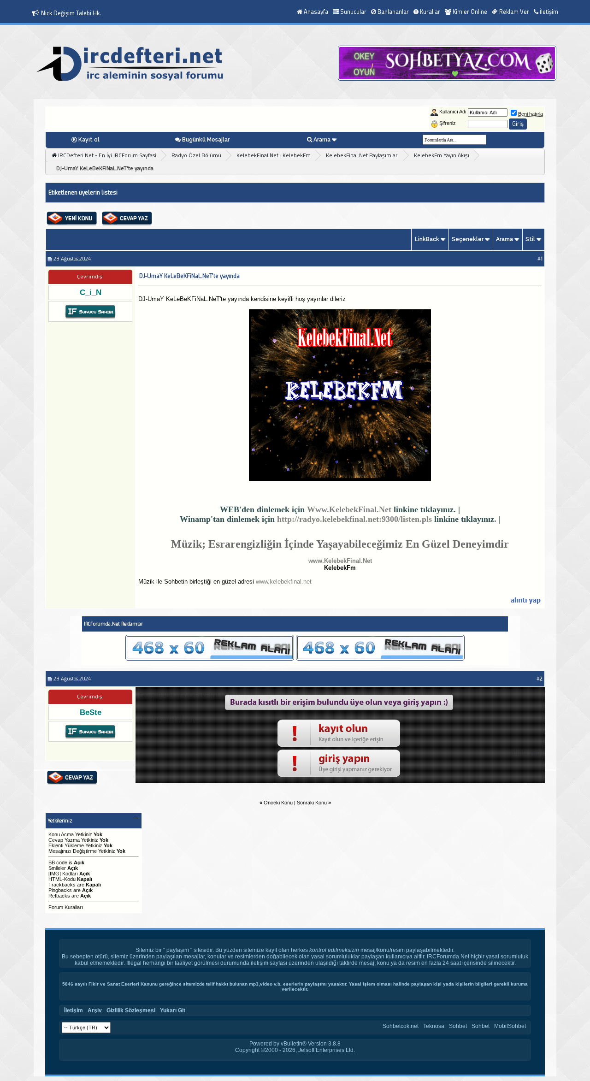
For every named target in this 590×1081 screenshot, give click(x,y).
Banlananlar (393, 11)
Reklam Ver (514, 11)
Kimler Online (470, 11)
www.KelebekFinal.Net (340, 560)
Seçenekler (468, 239)
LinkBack (427, 239)
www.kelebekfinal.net (284, 581)
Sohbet (458, 1026)
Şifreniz (447, 123)
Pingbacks (60, 890)
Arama (321, 139)
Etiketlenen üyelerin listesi (83, 192)
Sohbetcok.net (401, 1026)
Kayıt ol (89, 139)
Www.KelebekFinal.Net (349, 509)
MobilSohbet (510, 1026)
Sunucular (353, 11)
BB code (57, 862)
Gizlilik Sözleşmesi (130, 1010)
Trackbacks (62, 884)
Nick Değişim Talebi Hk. (71, 13)
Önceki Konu (278, 802)
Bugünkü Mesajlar (206, 139)
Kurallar (430, 11)
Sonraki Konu (312, 802)
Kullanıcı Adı (452, 111)
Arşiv (95, 1010)
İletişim (549, 11)
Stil (530, 239)
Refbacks (59, 895)
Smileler (57, 868)
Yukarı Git (172, 1010)
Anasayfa (316, 11)
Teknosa (433, 1026)
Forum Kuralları (65, 907)
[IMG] (54, 873)
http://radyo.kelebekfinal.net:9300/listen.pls (354, 519)
